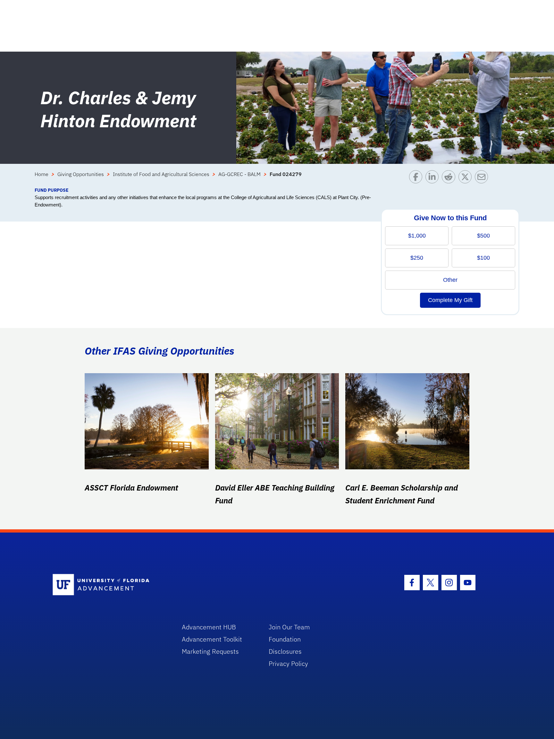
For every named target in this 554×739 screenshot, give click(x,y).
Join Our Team (289, 627)
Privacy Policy (288, 663)
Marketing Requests (210, 651)
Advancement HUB (209, 627)
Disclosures (285, 651)
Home (41, 174)
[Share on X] (466, 178)
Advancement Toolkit (212, 639)
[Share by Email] (483, 178)
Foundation (285, 639)
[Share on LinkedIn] (433, 178)
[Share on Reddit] (450, 178)
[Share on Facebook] (417, 178)
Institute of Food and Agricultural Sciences (161, 174)
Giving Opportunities (80, 174)
